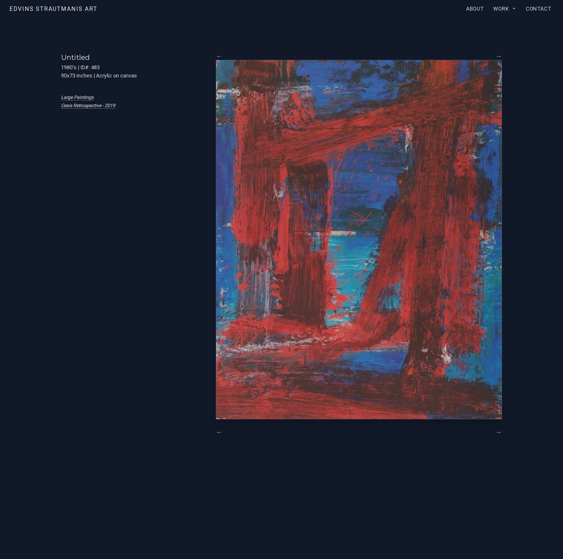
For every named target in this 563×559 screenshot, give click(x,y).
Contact (538, 9)
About (475, 9)
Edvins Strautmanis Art (53, 8)
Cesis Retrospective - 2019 (88, 105)
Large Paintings (77, 97)
